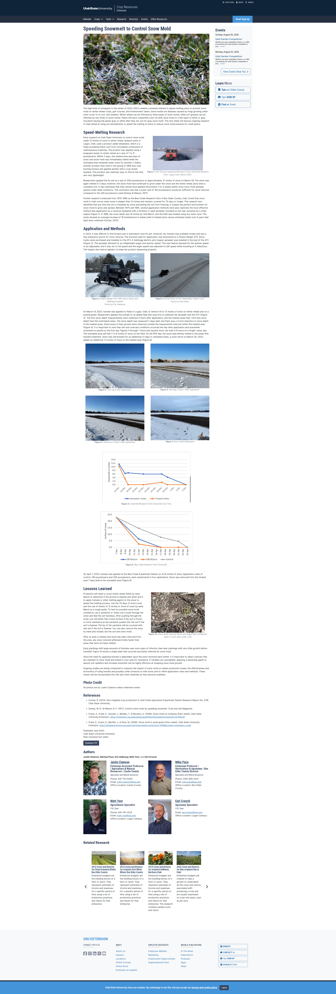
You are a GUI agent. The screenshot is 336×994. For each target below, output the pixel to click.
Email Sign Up (242, 19)
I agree (224, 987)
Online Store (122, 966)
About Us (120, 951)
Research (121, 19)
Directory (133, 19)
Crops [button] (97, 19)
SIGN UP (228, 958)
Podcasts (185, 958)
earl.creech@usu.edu (192, 812)
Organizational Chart (158, 962)
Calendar (87, 19)
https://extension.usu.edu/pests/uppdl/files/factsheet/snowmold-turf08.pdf (147, 717)
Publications (187, 955)
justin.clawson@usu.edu (128, 782)
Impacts (120, 955)
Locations (121, 958)
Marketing (153, 955)
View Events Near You (234, 71)
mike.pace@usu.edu (192, 782)
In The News (187, 951)
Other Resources (159, 19)
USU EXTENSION (95, 939)
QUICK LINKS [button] (229, 2)
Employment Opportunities (161, 958)
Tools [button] (108, 19)
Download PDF (91, 743)
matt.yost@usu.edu (126, 815)
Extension (121, 10)
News (183, 966)
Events (144, 19)
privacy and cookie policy (204, 987)
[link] (233, 90)
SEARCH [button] (251, 2)
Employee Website (157, 951)
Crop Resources (127, 7)
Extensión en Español (126, 970)
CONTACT (229, 952)
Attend (230, 964)
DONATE (226, 946)
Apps (183, 962)
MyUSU (241, 2)
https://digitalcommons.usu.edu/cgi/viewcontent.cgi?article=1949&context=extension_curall (145, 725)
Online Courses (123, 962)
